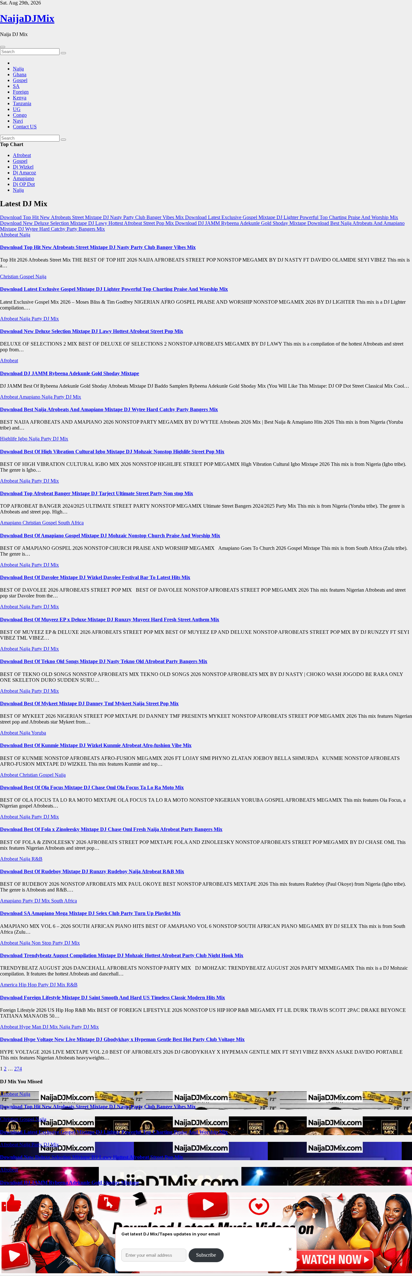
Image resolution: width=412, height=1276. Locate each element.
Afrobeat (22, 155)
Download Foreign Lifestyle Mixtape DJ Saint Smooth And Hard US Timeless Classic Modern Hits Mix (112, 997)
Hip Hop (28, 984)
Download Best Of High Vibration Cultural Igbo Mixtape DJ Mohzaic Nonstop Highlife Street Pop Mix (112, 451)
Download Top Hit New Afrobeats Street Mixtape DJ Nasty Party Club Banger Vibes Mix (98, 247)
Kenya (19, 97)
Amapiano (23, 178)
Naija (18, 68)
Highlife (9, 438)
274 (18, 1068)
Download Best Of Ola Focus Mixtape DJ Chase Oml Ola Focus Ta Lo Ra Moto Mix (92, 787)
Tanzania (22, 103)
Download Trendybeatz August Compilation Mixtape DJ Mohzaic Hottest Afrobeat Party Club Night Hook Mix (121, 955)
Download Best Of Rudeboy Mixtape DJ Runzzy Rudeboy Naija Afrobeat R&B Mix (92, 871)
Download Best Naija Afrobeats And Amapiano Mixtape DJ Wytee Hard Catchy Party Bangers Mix (109, 409)
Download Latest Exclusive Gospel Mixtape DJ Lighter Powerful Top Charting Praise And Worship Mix (114, 289)
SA (16, 86)
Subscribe (206, 1255)
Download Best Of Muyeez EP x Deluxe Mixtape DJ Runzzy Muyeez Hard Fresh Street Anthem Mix (109, 619)
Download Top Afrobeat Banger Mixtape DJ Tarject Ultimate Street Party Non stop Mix (96, 493)
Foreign (21, 92)
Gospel (20, 80)
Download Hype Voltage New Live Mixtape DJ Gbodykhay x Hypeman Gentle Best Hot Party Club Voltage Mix (122, 1039)
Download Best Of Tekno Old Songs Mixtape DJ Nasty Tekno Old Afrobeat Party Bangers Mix (103, 661)
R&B (37, 859)
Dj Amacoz (24, 172)
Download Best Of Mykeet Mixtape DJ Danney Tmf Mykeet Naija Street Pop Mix (89, 703)
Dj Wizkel (23, 167)
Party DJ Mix (45, 318)
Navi (18, 121)
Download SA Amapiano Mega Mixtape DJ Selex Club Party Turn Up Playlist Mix (90, 913)
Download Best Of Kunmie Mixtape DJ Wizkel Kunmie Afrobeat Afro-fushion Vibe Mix (96, 745)
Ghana (19, 74)
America (9, 984)
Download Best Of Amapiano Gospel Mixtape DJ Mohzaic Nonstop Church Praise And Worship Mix (110, 535)
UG (17, 109)
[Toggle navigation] (2, 47)
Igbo (23, 438)
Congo (20, 115)
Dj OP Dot (24, 184)
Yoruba (38, 732)
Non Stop (42, 943)
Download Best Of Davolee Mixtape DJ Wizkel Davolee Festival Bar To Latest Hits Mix (95, 577)
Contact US (25, 126)
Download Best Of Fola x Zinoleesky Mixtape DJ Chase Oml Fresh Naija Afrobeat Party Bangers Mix (111, 829)
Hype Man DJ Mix (39, 1027)
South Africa (71, 522)
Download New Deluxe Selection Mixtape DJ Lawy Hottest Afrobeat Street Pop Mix (91, 331)
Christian (10, 276)
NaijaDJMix (27, 18)
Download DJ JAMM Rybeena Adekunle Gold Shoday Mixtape (69, 373)
